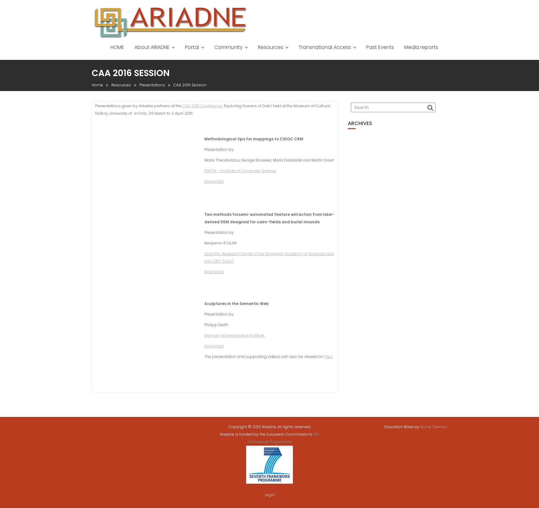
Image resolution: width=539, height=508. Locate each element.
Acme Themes (433, 426)
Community (228, 47)
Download (214, 181)
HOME (117, 47)
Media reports (421, 47)
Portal (192, 47)
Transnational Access (325, 47)
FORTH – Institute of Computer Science (240, 170)
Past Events (380, 47)
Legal (269, 494)
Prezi (328, 356)
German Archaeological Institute (234, 335)
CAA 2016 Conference (202, 106)
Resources (270, 47)
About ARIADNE (152, 47)
